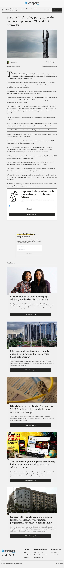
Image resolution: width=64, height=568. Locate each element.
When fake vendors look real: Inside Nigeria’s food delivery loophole (32, 130)
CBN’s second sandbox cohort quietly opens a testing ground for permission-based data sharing (30, 354)
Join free (30, 253)
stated (19, 156)
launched (28, 147)
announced (23, 97)
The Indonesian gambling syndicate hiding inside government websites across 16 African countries (32, 465)
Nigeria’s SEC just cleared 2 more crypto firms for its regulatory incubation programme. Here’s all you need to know (31, 520)
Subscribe (55, 10)
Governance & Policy (52, 66)
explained (28, 175)
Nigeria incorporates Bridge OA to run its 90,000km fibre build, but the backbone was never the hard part (31, 409)
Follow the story (29, 314)
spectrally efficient (48, 108)
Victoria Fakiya (13, 62)
